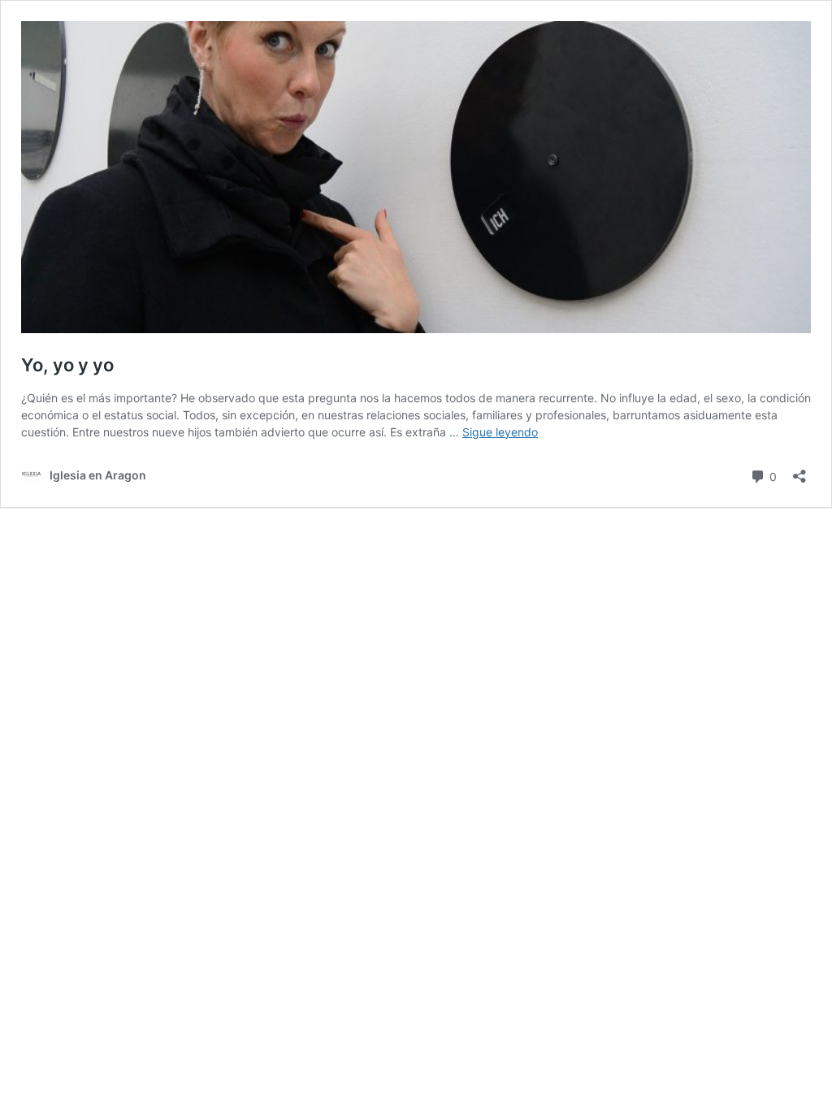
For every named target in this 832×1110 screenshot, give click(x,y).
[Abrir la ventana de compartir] (799, 470)
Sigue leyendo (500, 432)
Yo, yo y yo (67, 364)
